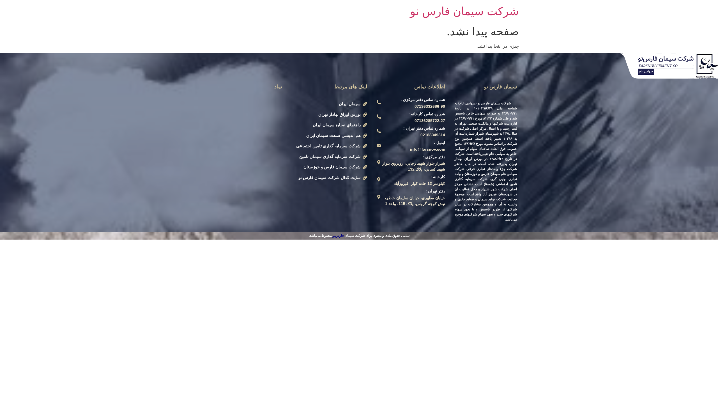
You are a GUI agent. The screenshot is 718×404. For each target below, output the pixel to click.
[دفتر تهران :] (379, 197)
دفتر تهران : (435, 191)
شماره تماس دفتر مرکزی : (423, 99)
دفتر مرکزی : (434, 157)
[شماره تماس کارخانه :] (379, 116)
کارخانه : (438, 177)
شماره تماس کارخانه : (426, 114)
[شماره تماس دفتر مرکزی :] (379, 102)
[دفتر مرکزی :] (379, 162)
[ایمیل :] (379, 145)
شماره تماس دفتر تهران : (424, 128)
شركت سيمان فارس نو (464, 11)
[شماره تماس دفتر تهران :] (379, 131)
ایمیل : (439, 142)
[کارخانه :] (379, 179)
